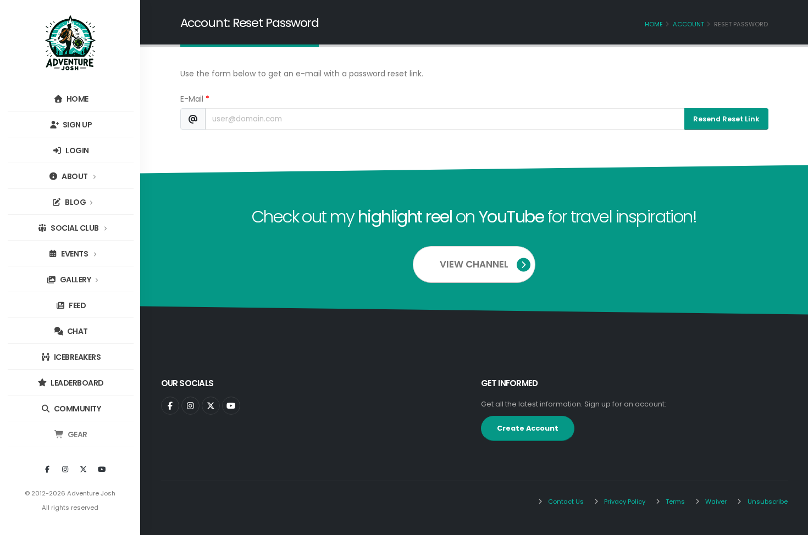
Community (76, 408)
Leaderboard (76, 382)
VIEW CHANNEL (474, 264)
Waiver (715, 501)
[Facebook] (47, 469)
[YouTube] (101, 469)
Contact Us (565, 501)
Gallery (74, 279)
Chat (76, 331)
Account (688, 24)
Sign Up (76, 124)
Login (76, 150)
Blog (75, 202)
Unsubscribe (767, 501)
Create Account (527, 428)
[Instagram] (65, 469)
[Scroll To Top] (789, 522)
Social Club (75, 227)
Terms (674, 501)
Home (76, 98)
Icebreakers (76, 357)
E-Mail (194, 98)
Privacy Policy (623, 501)
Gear (76, 434)
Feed (77, 305)
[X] (83, 469)
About (75, 176)
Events (75, 253)
